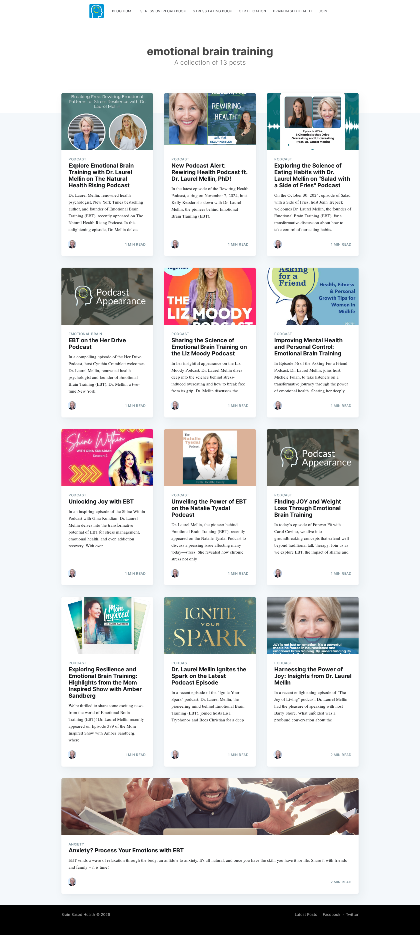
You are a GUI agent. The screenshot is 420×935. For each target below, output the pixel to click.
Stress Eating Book (212, 11)
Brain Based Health (292, 11)
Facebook (331, 914)
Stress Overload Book (163, 11)
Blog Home (123, 11)
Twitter (352, 914)
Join (323, 11)
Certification (252, 11)
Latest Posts (306, 914)
